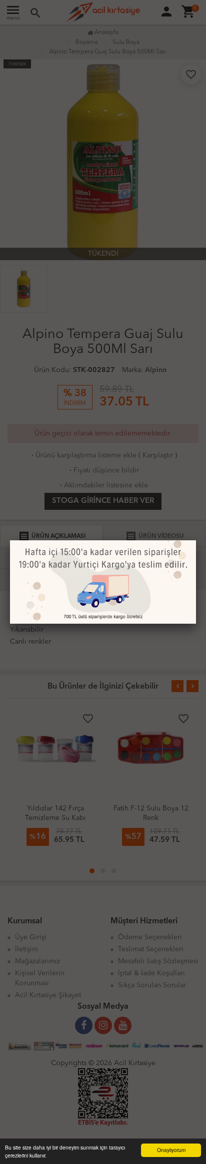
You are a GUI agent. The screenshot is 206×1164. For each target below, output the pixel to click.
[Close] (196, 540)
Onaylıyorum (171, 1150)
